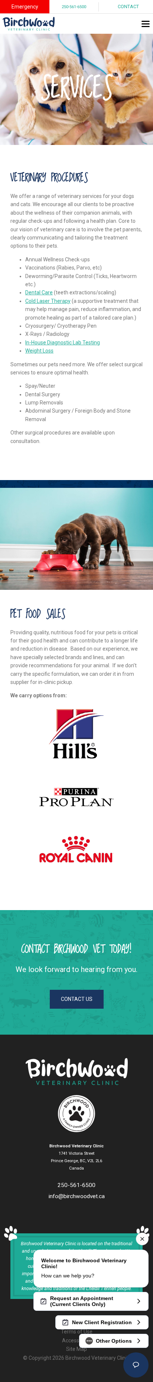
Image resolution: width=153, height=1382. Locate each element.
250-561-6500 (74, 6)
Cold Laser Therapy (48, 301)
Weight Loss (39, 351)
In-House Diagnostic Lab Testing (62, 343)
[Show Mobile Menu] (145, 23)
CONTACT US (76, 999)
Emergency (25, 7)
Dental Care (39, 292)
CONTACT (128, 6)
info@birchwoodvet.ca (77, 1196)
